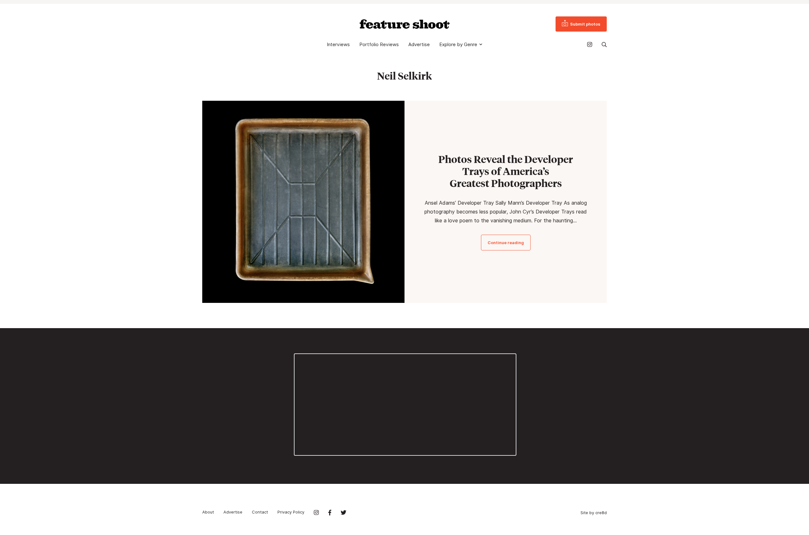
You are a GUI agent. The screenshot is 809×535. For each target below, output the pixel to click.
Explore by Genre (458, 44)
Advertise (419, 44)
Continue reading (506, 242)
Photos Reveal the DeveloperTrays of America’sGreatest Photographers (505, 171)
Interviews (338, 44)
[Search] (604, 44)
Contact (260, 511)
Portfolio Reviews (379, 44)
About (208, 511)
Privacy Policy (290, 511)
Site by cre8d (594, 512)
